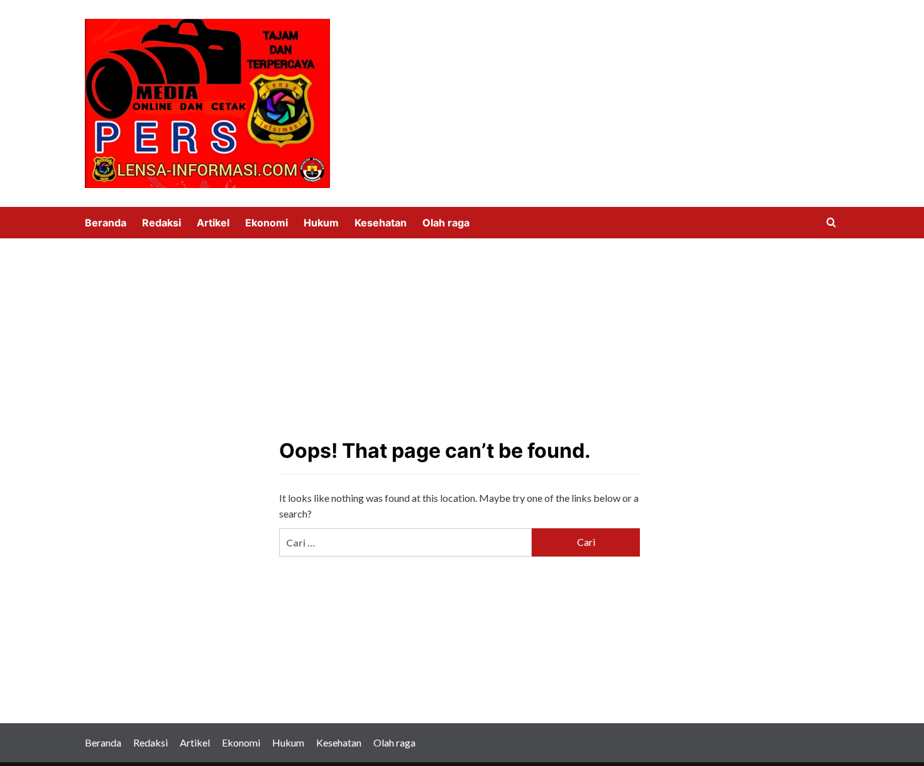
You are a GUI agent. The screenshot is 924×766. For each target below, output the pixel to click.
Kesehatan (381, 222)
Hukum (321, 222)
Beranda (105, 222)
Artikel (213, 222)
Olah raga (446, 222)
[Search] (831, 223)
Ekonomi (266, 222)
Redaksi (161, 222)
